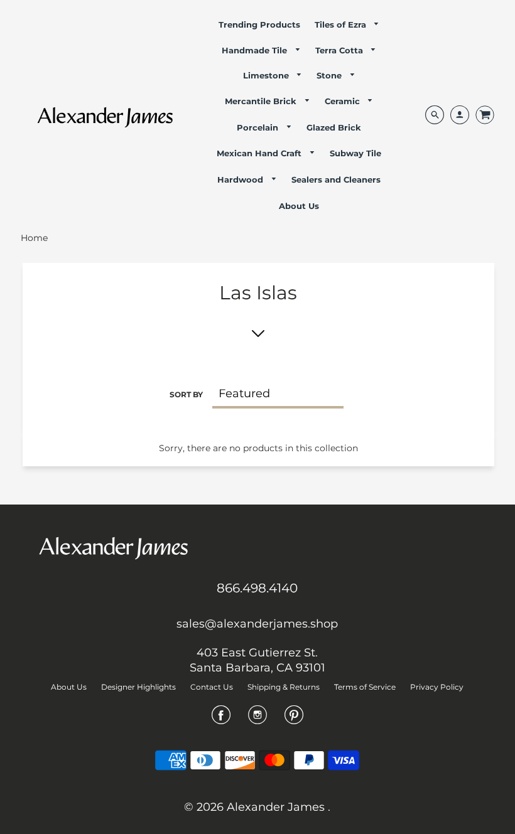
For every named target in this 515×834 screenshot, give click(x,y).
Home (34, 237)
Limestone (267, 75)
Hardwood (241, 179)
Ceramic (343, 101)
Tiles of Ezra (342, 24)
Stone (330, 75)
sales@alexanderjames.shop (257, 624)
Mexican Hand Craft (260, 153)
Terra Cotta (340, 50)
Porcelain (259, 127)
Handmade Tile (256, 50)
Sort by (186, 394)
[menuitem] (259, 24)
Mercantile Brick (262, 101)
